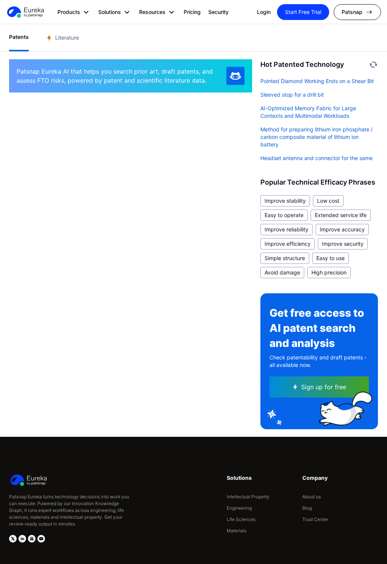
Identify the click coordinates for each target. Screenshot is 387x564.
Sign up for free (323, 387)
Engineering (239, 508)
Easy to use (330, 258)
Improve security (343, 243)
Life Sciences (241, 519)
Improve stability (285, 200)
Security (218, 12)
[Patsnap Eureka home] (25, 12)
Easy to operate (284, 215)
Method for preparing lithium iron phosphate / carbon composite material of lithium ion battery (316, 137)
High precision (329, 272)
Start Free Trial (303, 12)
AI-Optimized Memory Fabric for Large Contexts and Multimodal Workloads (308, 112)
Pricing (192, 12)
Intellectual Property (248, 496)
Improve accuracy (342, 229)
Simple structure (285, 258)
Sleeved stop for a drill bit (292, 94)
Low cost (328, 200)
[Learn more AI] (235, 76)
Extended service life (341, 215)
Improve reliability (286, 229)
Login (264, 12)
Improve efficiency (288, 243)
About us (311, 496)
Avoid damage (282, 272)
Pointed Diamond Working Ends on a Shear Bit (317, 81)
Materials (236, 530)
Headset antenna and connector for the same (316, 158)
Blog (307, 508)
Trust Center (315, 519)
